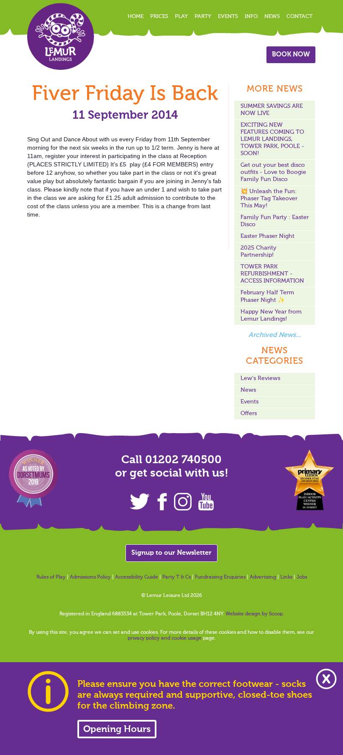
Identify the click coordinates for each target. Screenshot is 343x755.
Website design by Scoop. (254, 614)
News (272, 16)
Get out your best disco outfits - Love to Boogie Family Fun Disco (273, 172)
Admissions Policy (90, 577)
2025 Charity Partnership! (258, 251)
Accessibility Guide (136, 577)
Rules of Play (51, 577)
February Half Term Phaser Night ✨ (267, 296)
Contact (299, 16)
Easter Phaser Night (267, 236)
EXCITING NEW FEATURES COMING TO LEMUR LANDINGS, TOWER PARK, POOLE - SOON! (272, 139)
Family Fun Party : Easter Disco (275, 220)
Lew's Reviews (260, 378)
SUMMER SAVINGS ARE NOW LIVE (272, 109)
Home (135, 16)
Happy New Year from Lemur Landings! (271, 315)
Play (181, 16)
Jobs (302, 577)
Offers (249, 413)
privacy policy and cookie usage (165, 638)
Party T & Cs (176, 577)
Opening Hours (117, 729)
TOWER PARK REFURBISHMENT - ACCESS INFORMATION (272, 274)
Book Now (291, 54)
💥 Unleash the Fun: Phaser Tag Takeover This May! (269, 199)
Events (228, 16)
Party (203, 16)
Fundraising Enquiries (220, 577)
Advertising (263, 577)
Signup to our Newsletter (171, 553)
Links (286, 577)
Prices (159, 16)
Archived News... (274, 335)
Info (251, 16)
